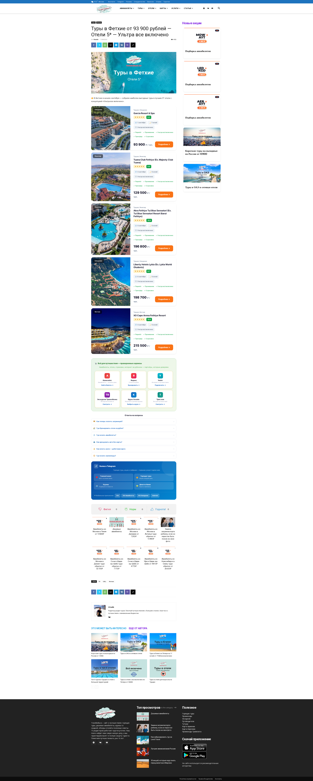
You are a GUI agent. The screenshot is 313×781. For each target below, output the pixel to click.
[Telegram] (204, 8)
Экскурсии (186, 719)
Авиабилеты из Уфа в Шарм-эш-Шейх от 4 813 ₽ (151, 561)
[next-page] (96, 686)
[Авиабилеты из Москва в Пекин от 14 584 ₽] (99, 522)
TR (99, 581)
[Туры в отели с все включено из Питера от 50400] (133, 668)
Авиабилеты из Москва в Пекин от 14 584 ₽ (99, 531)
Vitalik (96, 39)
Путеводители (188, 721)
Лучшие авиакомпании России (163, 749)
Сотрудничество (139, 2)
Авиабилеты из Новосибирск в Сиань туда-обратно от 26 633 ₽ (168, 564)
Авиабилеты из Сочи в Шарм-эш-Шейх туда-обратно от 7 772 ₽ (116, 564)
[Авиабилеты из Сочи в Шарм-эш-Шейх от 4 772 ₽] (134, 552)
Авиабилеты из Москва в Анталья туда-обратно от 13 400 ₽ (151, 534)
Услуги (174, 8)
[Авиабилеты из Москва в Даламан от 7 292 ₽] (134, 522)
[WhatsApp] (104, 45)
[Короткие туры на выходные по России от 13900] (104, 642)
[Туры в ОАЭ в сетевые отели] (133, 642)
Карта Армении (188, 726)
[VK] (121, 45)
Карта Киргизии (188, 729)
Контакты (218, 779)
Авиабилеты (126, 8)
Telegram (120, 2)
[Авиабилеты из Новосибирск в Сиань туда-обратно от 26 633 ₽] (168, 552)
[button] (219, 8)
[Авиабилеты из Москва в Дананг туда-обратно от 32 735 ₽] (99, 552)
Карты (163, 8)
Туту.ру (185, 724)
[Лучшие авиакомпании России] (143, 752)
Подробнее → (164, 144)
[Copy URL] (133, 45)
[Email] (110, 45)
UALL (104, 581)
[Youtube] (212, 8)
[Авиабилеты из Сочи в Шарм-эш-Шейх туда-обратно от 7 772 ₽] (116, 552)
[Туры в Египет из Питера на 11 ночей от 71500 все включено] (163, 642)
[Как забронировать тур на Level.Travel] (143, 740)
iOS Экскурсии (143, 495)
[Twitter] (99, 45)
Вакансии (150, 2)
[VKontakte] (208, 8)
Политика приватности (188, 779)
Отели (151, 8)
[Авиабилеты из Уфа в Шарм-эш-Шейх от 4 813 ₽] (151, 552)
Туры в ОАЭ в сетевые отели (131, 653)
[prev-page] (92, 686)
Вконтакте (111, 2)
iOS (117, 495)
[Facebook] (93, 45)
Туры (140, 8)
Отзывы (158, 2)
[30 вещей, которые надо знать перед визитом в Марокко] (143, 763)
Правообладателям (206, 779)
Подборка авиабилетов (198, 51)
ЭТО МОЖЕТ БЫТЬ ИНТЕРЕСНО (108, 628)
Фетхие (111, 581)
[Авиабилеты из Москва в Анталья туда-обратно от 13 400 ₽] (151, 522)
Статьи (187, 8)
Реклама (129, 2)
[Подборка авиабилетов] (202, 37)
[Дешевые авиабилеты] (116, 522)
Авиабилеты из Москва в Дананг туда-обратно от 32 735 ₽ (99, 564)
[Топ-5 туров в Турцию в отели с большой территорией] (104, 668)
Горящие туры (188, 713)
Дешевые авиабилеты (160, 714)
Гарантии (167, 2)
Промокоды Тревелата (191, 731)
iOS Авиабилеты (128, 495)
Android (155, 495)
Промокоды (187, 716)
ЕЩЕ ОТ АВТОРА (138, 628)
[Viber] (127, 45)
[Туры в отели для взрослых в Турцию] (163, 668)
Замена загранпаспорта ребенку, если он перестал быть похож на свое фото (161, 727)
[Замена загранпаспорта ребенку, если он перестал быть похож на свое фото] (168, 522)
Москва (99, 22)
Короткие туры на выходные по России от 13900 (201, 152)
